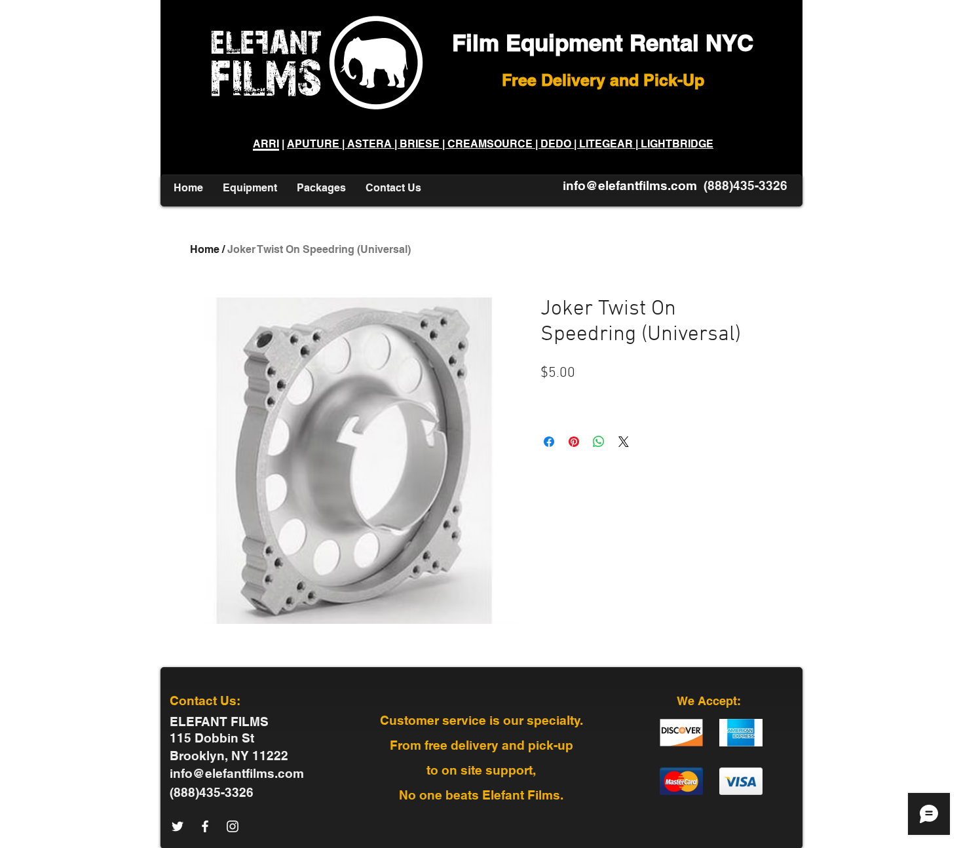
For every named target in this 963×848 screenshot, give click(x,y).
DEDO (555, 144)
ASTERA (370, 144)
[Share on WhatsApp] (599, 442)
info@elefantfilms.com (630, 185)
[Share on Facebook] (549, 442)
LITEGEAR (606, 144)
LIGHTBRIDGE (675, 144)
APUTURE (314, 144)
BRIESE (420, 144)
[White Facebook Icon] (205, 826)
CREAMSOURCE (490, 144)
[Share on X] (624, 442)
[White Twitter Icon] (177, 826)
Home (204, 249)
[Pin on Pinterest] (574, 442)
